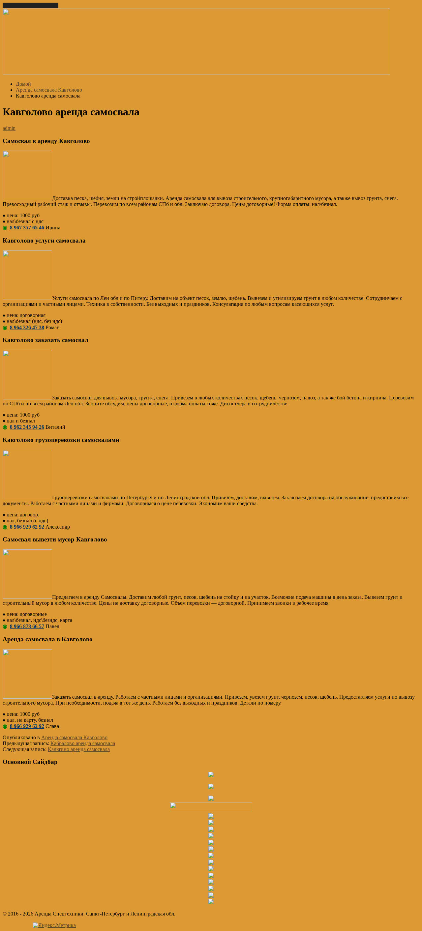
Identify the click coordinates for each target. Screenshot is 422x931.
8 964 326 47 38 (27, 327)
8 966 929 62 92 (27, 527)
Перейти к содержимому (30, 5)
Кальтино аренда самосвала (79, 749)
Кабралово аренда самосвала (82, 743)
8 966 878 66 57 (27, 626)
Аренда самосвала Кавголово (74, 737)
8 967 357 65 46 (27, 227)
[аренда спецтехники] (196, 72)
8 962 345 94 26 (27, 427)
